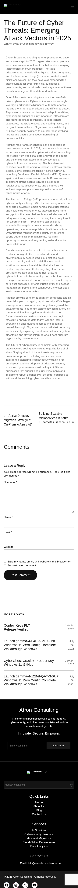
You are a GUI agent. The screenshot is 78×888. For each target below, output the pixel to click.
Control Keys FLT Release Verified (17, 627)
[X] (25, 885)
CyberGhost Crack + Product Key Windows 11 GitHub (29, 663)
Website (8, 546)
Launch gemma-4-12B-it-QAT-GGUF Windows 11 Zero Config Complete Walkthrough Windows (31, 680)
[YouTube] (34, 885)
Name (8, 517)
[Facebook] (6, 885)
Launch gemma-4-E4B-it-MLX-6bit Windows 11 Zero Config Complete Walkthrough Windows (30, 645)
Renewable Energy (42, 43)
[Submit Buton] (71, 785)
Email (8, 532)
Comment (10, 482)
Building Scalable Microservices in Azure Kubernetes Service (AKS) (56, 418)
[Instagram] (16, 885)
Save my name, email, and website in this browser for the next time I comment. (39, 563)
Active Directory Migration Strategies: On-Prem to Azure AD (18, 420)
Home (39, 802)
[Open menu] (72, 7)
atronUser (22, 43)
